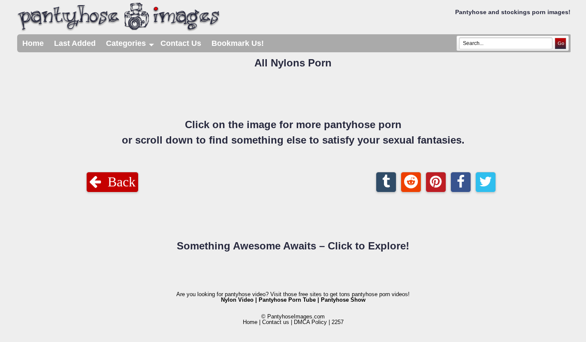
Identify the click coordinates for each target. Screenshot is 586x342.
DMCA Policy (310, 322)
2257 (338, 322)
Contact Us (180, 43)
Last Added (75, 43)
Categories (130, 45)
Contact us (275, 322)
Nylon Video (237, 300)
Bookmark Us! (237, 43)
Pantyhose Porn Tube (287, 300)
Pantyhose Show (343, 300)
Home (33, 43)
